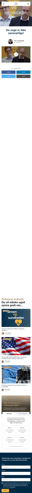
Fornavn (3, 464)
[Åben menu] (28, 3)
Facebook (8, 72)
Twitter (8, 76)
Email (23, 76)
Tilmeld (5, 490)
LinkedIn (23, 72)
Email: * (3, 476)
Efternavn (3, 470)
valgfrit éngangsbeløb (18, 446)
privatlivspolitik (12, 487)
